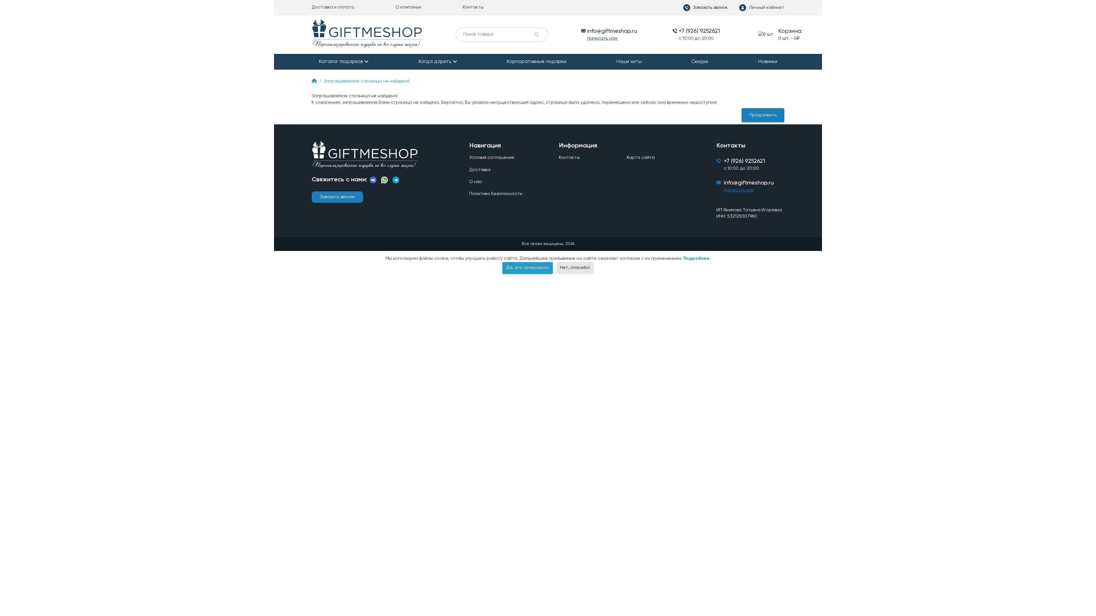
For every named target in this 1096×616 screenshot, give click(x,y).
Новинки (767, 61)
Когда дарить (435, 61)
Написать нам (602, 38)
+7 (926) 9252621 (699, 31)
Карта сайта (641, 157)
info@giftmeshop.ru (749, 183)
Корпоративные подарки (536, 61)
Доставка (479, 170)
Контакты (473, 7)
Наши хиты (629, 61)
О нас (475, 182)
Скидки (699, 61)
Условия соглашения (491, 157)
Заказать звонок (337, 197)
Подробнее (696, 258)
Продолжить (763, 115)
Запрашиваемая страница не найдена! (367, 81)
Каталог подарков (341, 61)
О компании (408, 7)
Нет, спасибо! (575, 268)
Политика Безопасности (495, 194)
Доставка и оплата (333, 7)
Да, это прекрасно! (527, 268)
